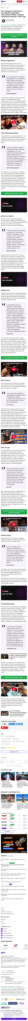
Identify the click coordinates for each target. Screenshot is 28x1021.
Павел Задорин (10, 20)
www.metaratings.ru (16, 957)
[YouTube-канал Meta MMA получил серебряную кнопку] (6, 999)
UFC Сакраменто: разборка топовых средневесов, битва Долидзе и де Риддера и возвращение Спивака (7, 784)
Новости (4, 856)
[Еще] (26, 1)
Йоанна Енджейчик (10, 736)
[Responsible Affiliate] (6, 1007)
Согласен (14, 1018)
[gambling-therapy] (21, 1003)
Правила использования (6, 911)
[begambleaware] (12, 1003)
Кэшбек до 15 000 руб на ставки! (14, 193)
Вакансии (3, 909)
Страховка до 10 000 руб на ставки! (14, 357)
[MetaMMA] (4, 953)
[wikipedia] (20, 999)
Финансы (3, 923)
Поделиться (13, 751)
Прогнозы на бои (6, 4)
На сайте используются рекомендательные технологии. (13, 995)
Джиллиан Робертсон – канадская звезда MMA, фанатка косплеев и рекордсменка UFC (7, 805)
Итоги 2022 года (5, 744)
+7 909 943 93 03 (8, 980)
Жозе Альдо (16, 739)
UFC (2, 736)
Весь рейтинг (7, 831)
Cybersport (3, 919)
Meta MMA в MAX (17, 4)
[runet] (2, 999)
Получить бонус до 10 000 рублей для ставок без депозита (14, 511)
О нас (2, 907)
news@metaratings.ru (9, 978)
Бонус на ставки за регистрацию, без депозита (14, 35)
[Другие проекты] (4, 1)
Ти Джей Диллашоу (6, 739)
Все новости (10, 855)
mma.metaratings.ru (6, 25)
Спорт (2, 921)
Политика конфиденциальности (8, 913)
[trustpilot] (4, 1003)
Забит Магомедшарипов (18, 741)
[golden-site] (12, 999)
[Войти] (24, 1)
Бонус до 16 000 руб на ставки (14, 677)
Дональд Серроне (5, 741)
